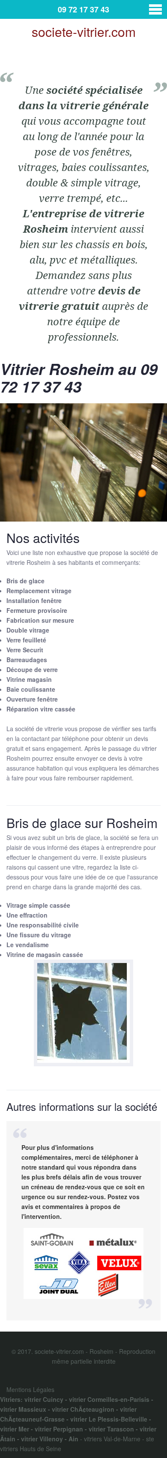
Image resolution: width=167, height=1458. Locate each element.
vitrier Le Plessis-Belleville (108, 1419)
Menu (155, 9)
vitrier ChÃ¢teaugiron (83, 1409)
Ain (73, 1438)
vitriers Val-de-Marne (112, 1438)
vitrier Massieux (23, 1409)
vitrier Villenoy (42, 1438)
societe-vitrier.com (84, 31)
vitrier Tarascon (111, 1429)
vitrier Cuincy (43, 1399)
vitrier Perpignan (59, 1429)
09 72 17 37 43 (83, 9)
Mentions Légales (30, 1389)
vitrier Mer (14, 1429)
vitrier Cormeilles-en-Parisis (109, 1399)
